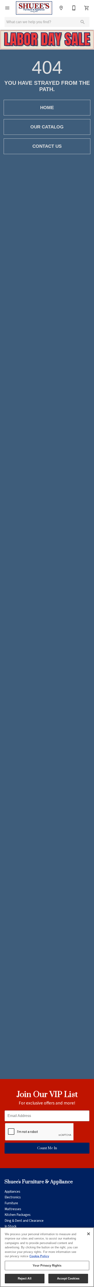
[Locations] (61, 8)
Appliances (12, 1191)
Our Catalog (47, 126)
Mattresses (13, 1209)
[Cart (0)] (86, 8)
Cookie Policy (39, 1256)
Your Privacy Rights (47, 1265)
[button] (7, 8)
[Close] (89, 1234)
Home (47, 107)
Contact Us (47, 146)
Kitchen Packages (18, 1214)
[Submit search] (83, 22)
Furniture (11, 1203)
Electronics (13, 1197)
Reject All (24, 1278)
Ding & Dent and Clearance (24, 1220)
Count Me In (47, 1148)
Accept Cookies (68, 1278)
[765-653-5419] (73, 8)
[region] (47, 1257)
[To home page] (34, 8)
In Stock (10, 1226)
